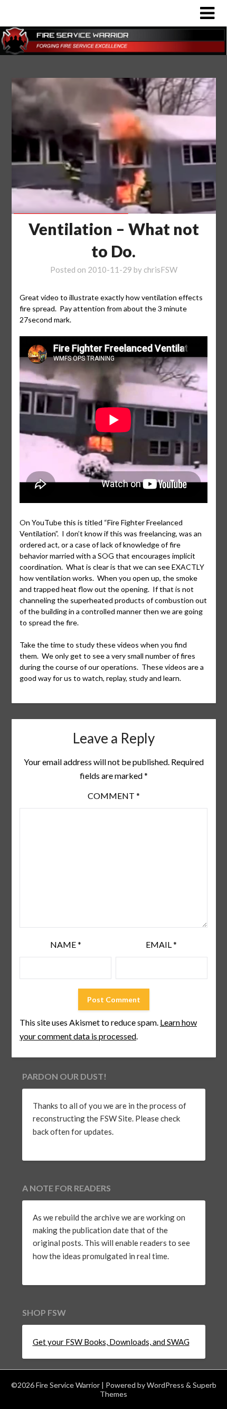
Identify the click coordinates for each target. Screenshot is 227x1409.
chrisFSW (160, 269)
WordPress (165, 1384)
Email (161, 944)
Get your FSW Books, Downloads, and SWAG (111, 1342)
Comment (114, 796)
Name (65, 944)
